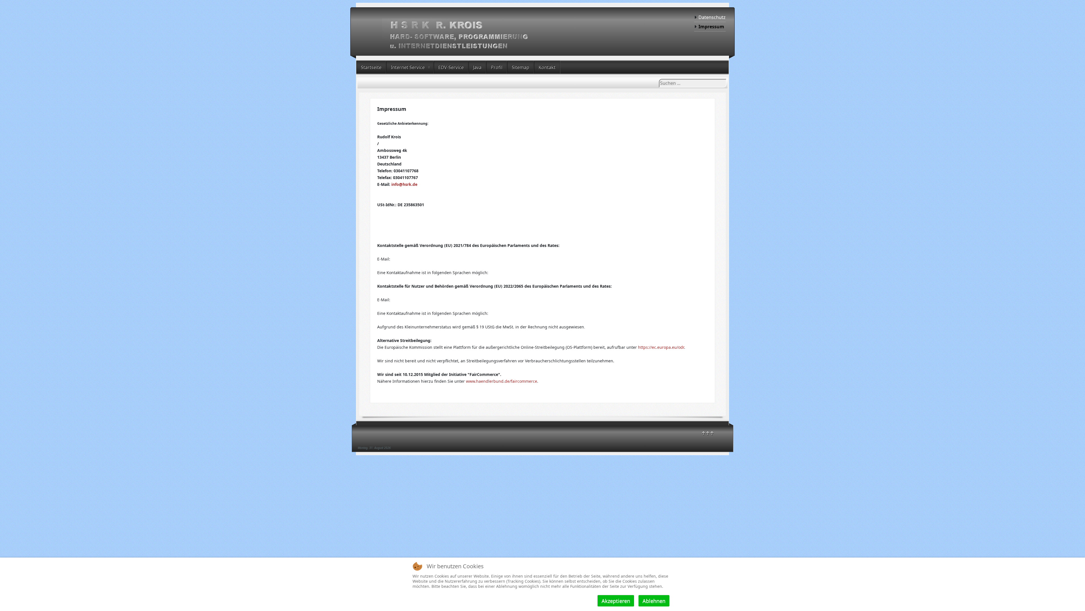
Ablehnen (654, 600)
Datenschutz (712, 17)
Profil (496, 67)
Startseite (371, 67)
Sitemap (520, 67)
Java (477, 67)
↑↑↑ (707, 433)
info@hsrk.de (404, 184)
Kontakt (547, 67)
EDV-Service (451, 67)
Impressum (711, 26)
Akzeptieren (616, 600)
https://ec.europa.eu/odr (661, 347)
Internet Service (408, 67)
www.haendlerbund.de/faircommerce (501, 381)
